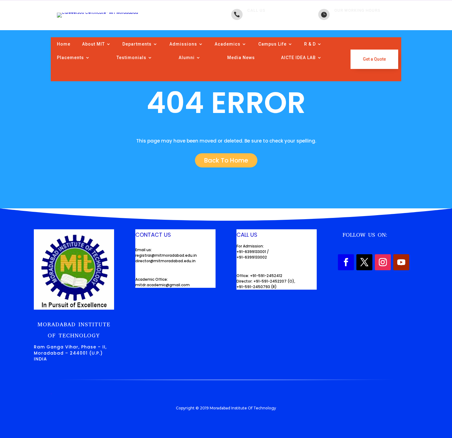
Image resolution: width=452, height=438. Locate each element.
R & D (310, 44)
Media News (241, 57)
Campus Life (272, 44)
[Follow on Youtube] (401, 262)
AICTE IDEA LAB (298, 57)
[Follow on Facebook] (346, 262)
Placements (70, 57)
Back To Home (226, 160)
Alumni (187, 57)
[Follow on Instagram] (383, 262)
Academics (227, 44)
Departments (137, 44)
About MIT (93, 44)
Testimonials (131, 57)
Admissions (183, 44)
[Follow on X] (364, 262)
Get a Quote (374, 59)
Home (63, 44)
